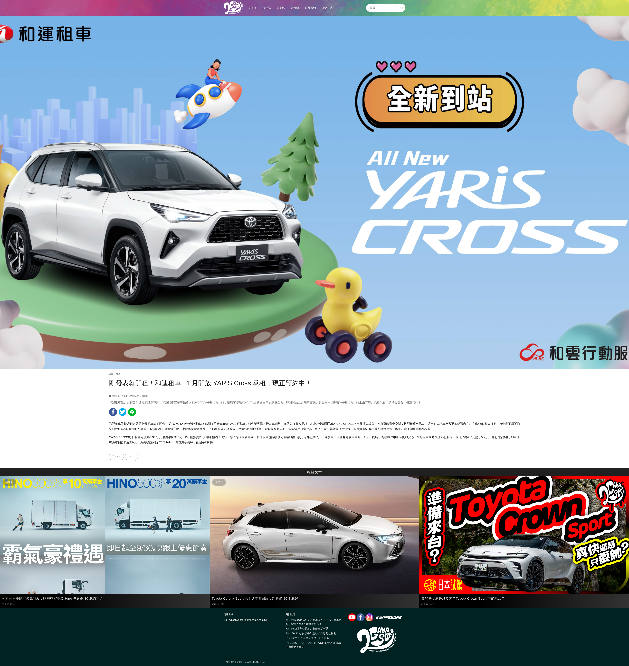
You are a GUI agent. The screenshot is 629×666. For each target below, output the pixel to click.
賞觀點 (281, 7)
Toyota (116, 456)
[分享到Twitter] (122, 412)
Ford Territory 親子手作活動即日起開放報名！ (312, 633)
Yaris (132, 456)
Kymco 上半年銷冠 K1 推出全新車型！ (308, 628)
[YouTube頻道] (352, 617)
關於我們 (310, 7)
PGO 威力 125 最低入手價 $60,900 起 (308, 638)
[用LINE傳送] (132, 412)
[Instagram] (369, 617)
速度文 (253, 7)
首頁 (111, 374)
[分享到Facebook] (113, 412)
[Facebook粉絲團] (361, 617)
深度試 (267, 7)
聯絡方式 (327, 7)
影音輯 (295, 7)
